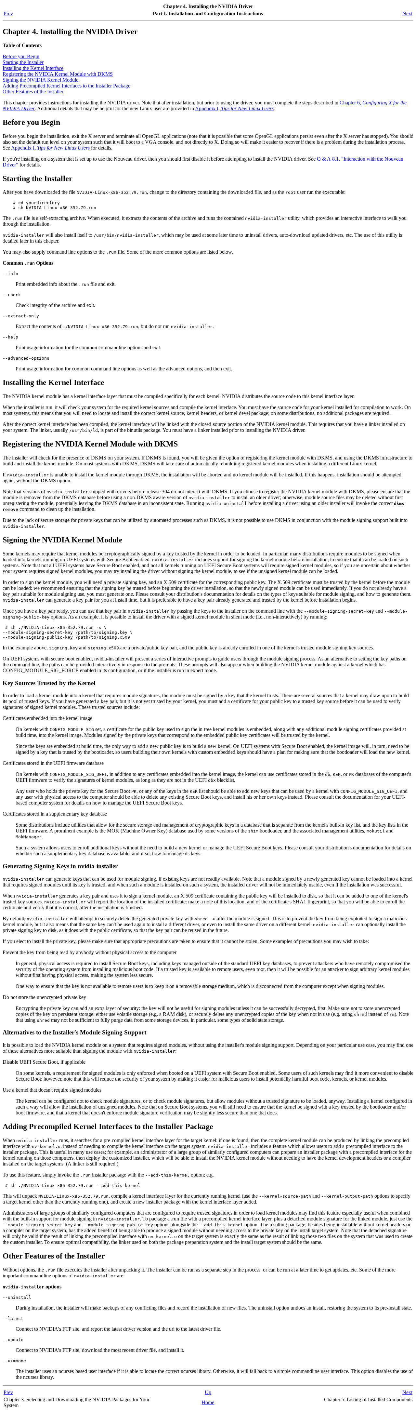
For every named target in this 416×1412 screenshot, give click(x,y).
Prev (8, 13)
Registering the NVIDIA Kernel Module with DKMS (58, 74)
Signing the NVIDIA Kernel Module (40, 80)
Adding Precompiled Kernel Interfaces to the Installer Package (66, 85)
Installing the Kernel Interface (33, 68)
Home (208, 1402)
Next (407, 13)
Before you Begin (21, 56)
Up (208, 1392)
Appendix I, (234, 108)
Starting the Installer (23, 62)
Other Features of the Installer (33, 91)
